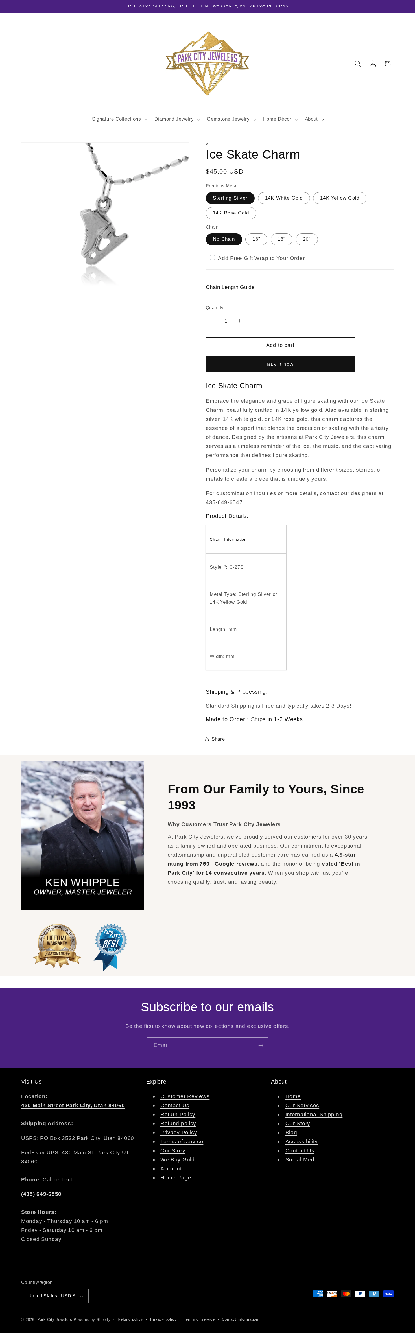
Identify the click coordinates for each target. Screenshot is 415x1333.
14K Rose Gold (231, 213)
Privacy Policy (178, 1133)
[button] (119, 119)
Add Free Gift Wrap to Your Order (261, 258)
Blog (291, 1133)
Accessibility (301, 1142)
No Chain (224, 239)
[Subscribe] (260, 1045)
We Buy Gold (177, 1160)
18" (282, 239)
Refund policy (178, 1124)
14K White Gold (284, 198)
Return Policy (177, 1115)
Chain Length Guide (230, 287)
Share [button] (218, 739)
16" (256, 239)
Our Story (172, 1151)
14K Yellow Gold (339, 198)
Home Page (175, 1178)
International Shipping (314, 1115)
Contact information (240, 1319)
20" (307, 239)
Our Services (302, 1106)
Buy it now (280, 364)
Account (171, 1169)
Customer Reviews (185, 1097)
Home (293, 1097)
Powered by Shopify (92, 1319)
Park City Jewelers (54, 1319)
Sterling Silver (230, 198)
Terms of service (182, 1142)
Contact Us (174, 1106)
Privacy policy (163, 1319)
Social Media (302, 1160)
